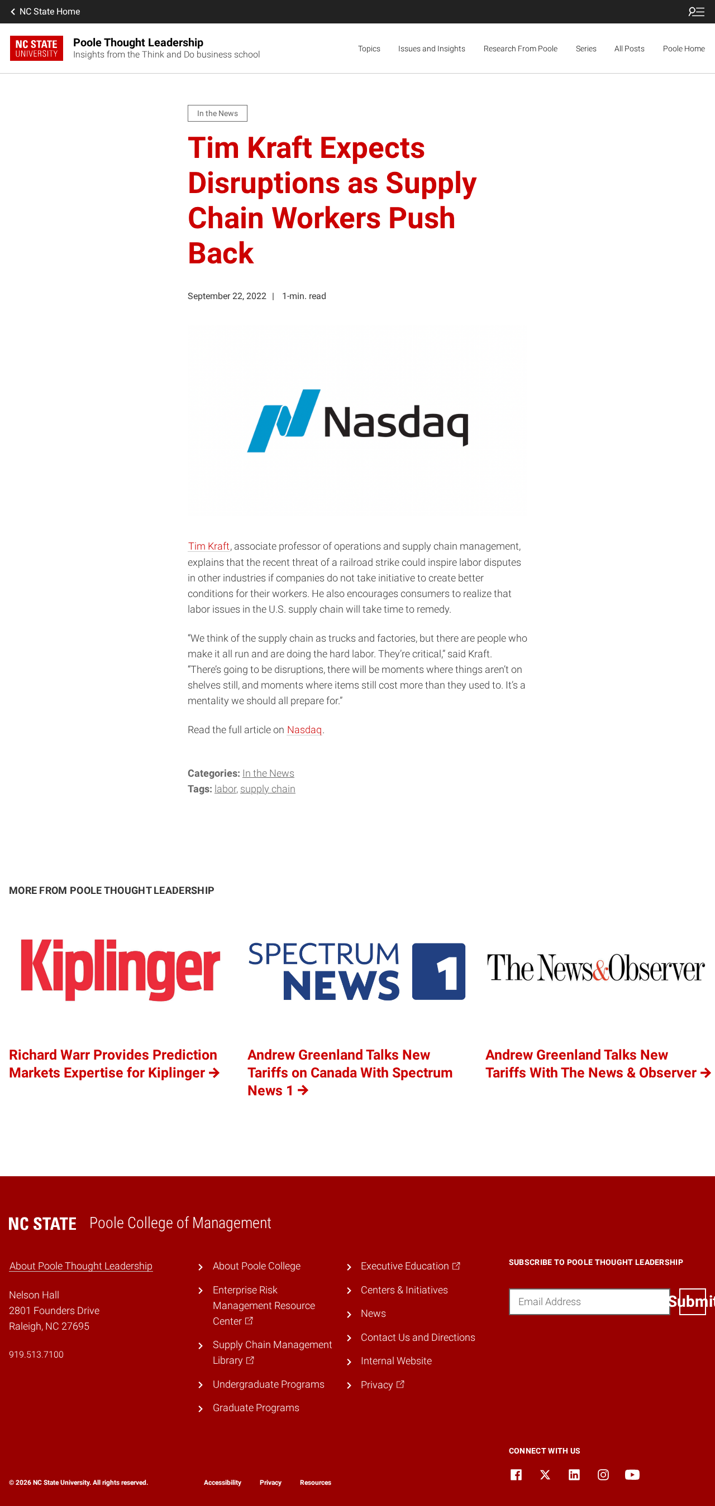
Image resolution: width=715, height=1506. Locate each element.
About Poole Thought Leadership (80, 1266)
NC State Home (50, 11)
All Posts (629, 48)
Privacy (271, 1482)
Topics (369, 48)
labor (225, 789)
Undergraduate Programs (269, 1384)
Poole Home (684, 48)
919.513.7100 (36, 1354)
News (373, 1313)
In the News (268, 773)
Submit (692, 1301)
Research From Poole (520, 48)
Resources (315, 1482)
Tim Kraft (209, 546)
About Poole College (257, 1266)
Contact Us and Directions (418, 1337)
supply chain (267, 789)
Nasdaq (304, 729)
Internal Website (396, 1361)
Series (586, 48)
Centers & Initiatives (404, 1290)
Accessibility (222, 1482)
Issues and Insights (431, 48)
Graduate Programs (256, 1407)
